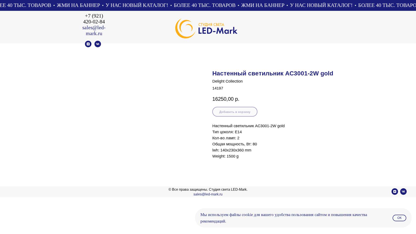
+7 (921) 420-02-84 (94, 18)
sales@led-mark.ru (94, 30)
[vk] (97, 46)
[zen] (88, 46)
